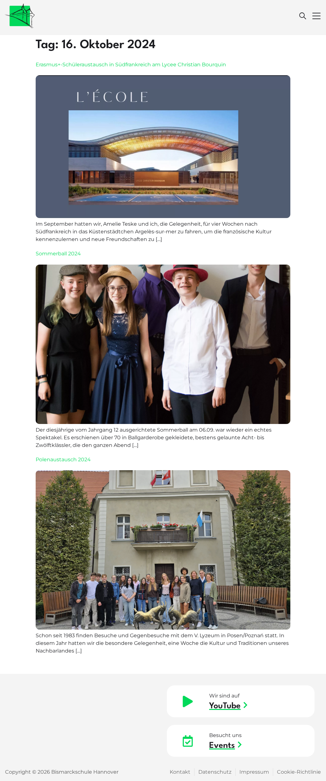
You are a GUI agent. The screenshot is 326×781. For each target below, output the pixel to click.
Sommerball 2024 (58, 254)
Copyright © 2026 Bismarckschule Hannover (61, 772)
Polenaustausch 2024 (63, 459)
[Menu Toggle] (316, 16)
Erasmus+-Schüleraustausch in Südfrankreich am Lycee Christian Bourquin (131, 65)
